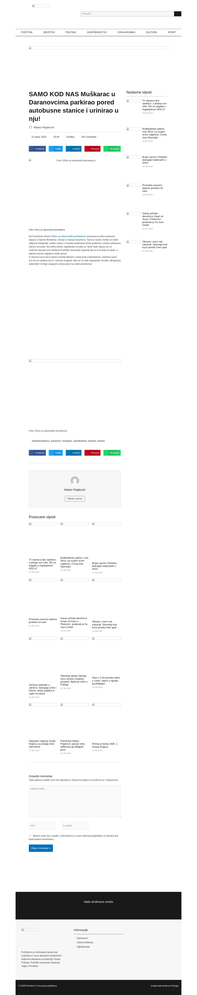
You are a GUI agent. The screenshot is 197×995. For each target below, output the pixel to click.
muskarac (67, 441)
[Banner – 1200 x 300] (98, 63)
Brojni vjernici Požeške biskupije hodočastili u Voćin (104, 566)
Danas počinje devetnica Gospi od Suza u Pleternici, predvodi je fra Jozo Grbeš (73, 622)
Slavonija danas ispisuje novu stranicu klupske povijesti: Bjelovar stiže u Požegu (74, 680)
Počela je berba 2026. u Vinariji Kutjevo (104, 745)
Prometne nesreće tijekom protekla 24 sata (43, 621)
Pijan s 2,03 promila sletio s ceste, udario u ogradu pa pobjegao (106, 680)
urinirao (101, 441)
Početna (26, 32)
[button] (37, 149)
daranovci (56, 441)
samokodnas (80, 441)
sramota (92, 441)
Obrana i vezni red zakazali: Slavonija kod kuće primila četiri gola (104, 624)
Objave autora (74, 498)
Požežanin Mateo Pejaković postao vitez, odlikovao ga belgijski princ (73, 745)
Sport (172, 32)
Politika (71, 32)
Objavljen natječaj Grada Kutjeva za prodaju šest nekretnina (42, 744)
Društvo (49, 32)
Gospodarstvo (97, 32)
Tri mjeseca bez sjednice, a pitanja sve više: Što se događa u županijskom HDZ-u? (42, 564)
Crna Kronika (126, 32)
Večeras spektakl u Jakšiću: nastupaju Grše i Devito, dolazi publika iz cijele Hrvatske (42, 689)
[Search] (177, 13)
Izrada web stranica (160, 985)
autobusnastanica (41, 441)
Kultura (151, 32)
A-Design (174, 985)
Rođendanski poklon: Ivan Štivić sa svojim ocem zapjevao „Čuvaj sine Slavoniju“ (74, 562)
